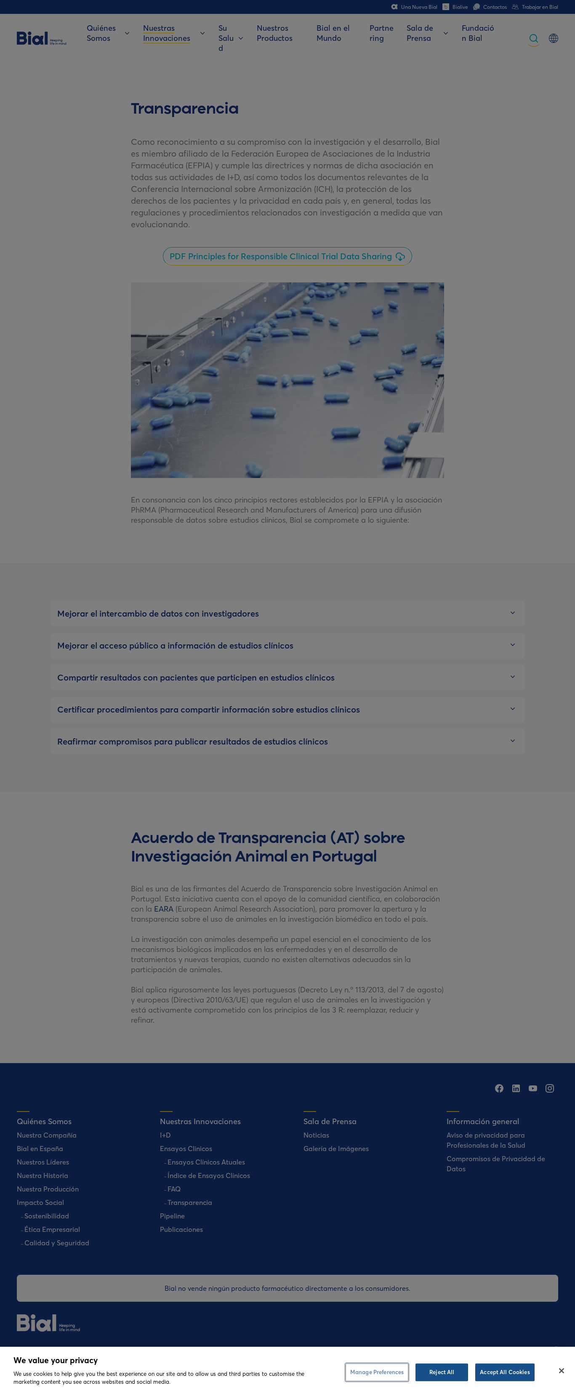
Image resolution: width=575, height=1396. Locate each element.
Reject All (441, 1371)
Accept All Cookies (505, 1371)
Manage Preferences (377, 1371)
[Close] (561, 1370)
